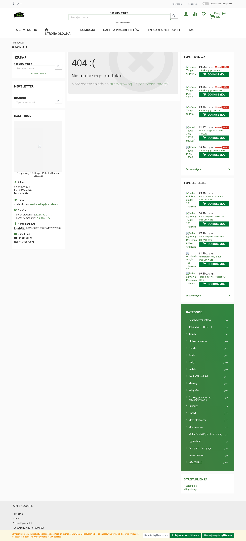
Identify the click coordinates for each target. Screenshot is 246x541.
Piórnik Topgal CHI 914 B (210, 70)
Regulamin (18, 514)
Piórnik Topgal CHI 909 (209, 110)
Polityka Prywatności (22, 523)
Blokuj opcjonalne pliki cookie (185, 535)
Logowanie (193, 4)
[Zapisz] (58, 101)
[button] (18, 3)
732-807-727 (43, 218)
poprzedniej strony (152, 84)
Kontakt (16, 518)
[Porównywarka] (194, 13)
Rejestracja (177, 4)
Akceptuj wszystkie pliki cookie (218, 535)
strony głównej (120, 84)
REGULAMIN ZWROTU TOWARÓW (28, 528)
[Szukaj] (174, 16)
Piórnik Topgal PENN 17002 (212, 150)
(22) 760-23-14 (44, 214)
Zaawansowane (123, 22)
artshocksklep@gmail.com (44, 204)
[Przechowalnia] (203, 13)
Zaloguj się (191, 485)
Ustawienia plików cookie (156, 535)
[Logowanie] (186, 13)
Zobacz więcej (193, 169)
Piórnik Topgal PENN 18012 (212, 90)
